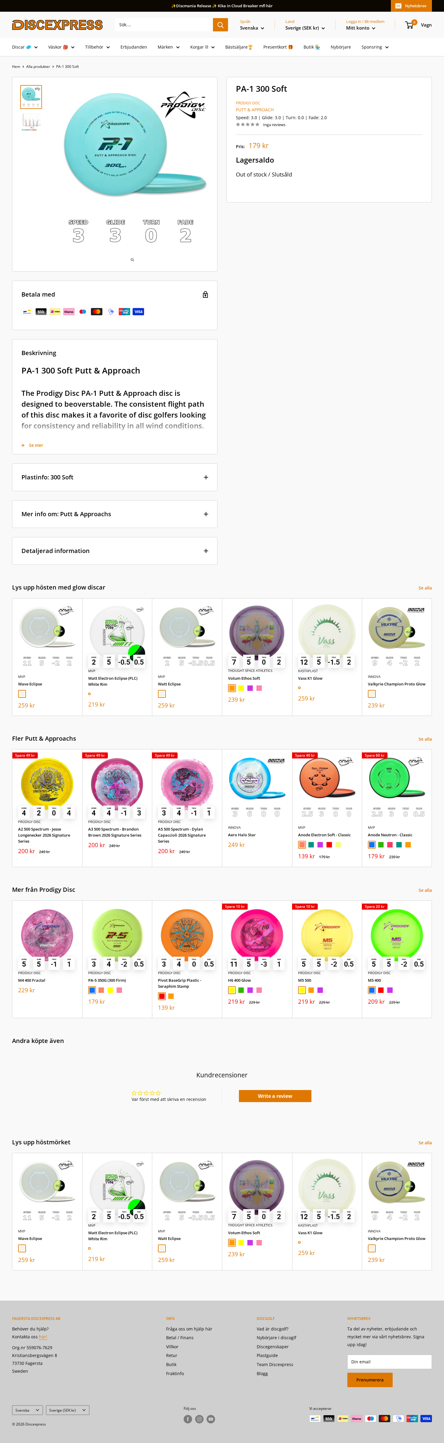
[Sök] (220, 24)
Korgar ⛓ (199, 47)
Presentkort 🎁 (278, 47)
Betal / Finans (180, 1337)
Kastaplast (308, 670)
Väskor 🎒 (58, 47)
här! (43, 1337)
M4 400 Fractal (31, 980)
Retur (171, 1355)
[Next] (432, 657)
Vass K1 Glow (310, 678)
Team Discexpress (275, 1364)
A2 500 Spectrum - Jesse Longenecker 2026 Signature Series (44, 835)
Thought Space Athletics (250, 670)
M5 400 (374, 980)
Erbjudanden (134, 47)
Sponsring (372, 47)
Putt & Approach (255, 110)
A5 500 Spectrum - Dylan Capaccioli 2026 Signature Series (182, 835)
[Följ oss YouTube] (211, 1419)
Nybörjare (341, 47)
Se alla (426, 588)
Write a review (275, 1096)
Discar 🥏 (21, 47)
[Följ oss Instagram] (199, 1419)
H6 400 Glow (239, 980)
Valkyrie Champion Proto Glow (397, 683)
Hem (16, 66)
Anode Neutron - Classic (390, 835)
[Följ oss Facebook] (188, 1419)
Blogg (262, 1373)
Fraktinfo (175, 1373)
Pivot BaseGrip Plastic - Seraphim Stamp (179, 983)
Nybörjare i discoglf (276, 1337)
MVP (21, 676)
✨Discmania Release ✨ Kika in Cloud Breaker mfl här (222, 5)
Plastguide (267, 1355)
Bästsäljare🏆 (239, 47)
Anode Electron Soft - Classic (324, 835)
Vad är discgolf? (272, 1329)
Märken (165, 47)
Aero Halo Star (242, 835)
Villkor (172, 1346)
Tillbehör (94, 47)
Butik (171, 1364)
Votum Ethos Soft (244, 678)
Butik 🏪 (312, 47)
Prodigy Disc (248, 103)
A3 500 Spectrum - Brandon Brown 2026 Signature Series (114, 832)
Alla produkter (38, 66)
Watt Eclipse (169, 683)
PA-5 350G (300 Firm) (107, 980)
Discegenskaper (273, 1346)
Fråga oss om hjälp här (189, 1329)
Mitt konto (358, 28)
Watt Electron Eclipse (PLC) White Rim (112, 681)
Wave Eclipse (30, 683)
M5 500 (304, 980)
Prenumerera (370, 1380)
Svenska (22, 1410)
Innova (374, 676)
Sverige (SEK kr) (62, 1410)
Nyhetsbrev (415, 5)
